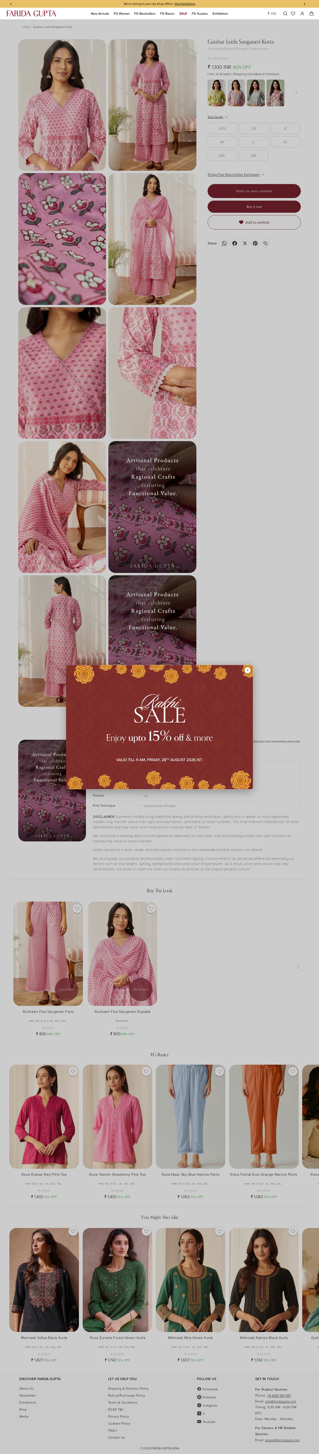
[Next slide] (305, 1130)
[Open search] (284, 13)
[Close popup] (248, 670)
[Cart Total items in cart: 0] (311, 13)
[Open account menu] (302, 13)
